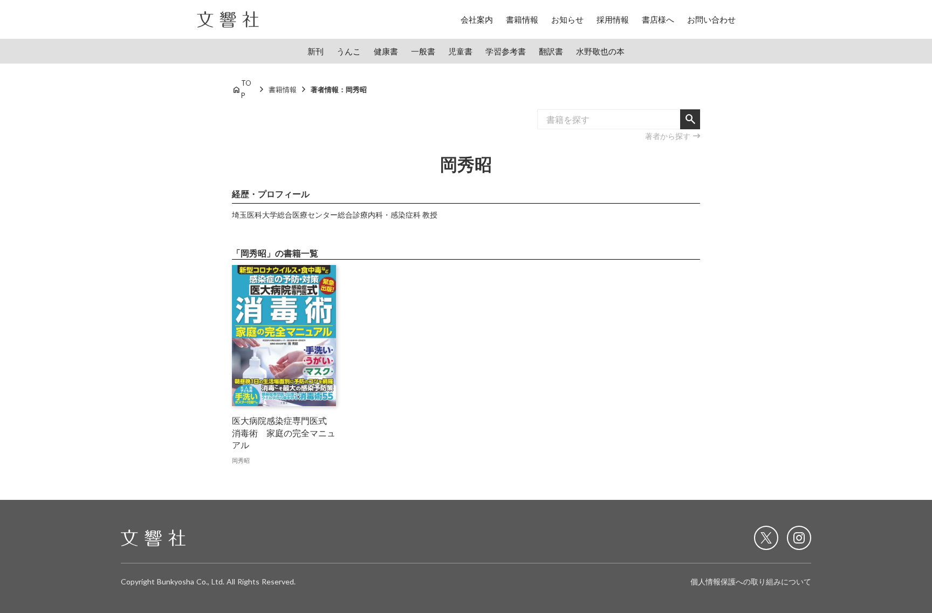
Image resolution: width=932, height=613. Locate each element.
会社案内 (477, 19)
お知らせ (567, 19)
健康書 (386, 51)
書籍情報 (522, 19)
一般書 (423, 51)
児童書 (460, 51)
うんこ (349, 51)
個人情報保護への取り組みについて (750, 581)
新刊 (315, 51)
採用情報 (613, 19)
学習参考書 (505, 51)
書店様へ (658, 19)
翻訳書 (551, 51)
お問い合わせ (711, 19)
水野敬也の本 (600, 51)
